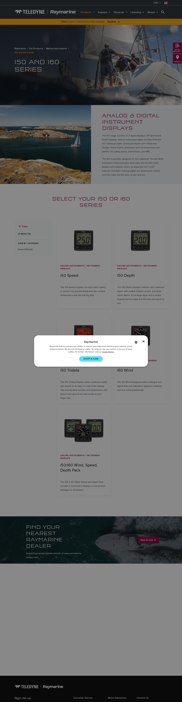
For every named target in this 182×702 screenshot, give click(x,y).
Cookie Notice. (108, 352)
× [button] (143, 341)
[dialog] (91, 351)
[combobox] (136, 342)
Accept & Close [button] (91, 359)
